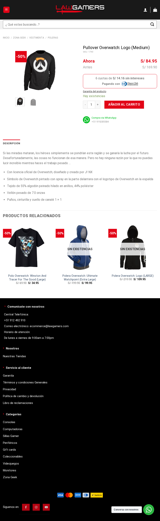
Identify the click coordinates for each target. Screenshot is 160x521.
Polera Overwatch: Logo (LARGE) (133, 276)
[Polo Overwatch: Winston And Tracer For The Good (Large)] (27, 247)
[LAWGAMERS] (80, 9)
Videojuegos (11, 463)
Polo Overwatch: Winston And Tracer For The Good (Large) (27, 277)
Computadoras (12, 429)
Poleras (53, 37)
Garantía (8, 375)
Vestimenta (36, 37)
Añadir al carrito (124, 104)
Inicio (6, 37)
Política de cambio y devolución (23, 396)
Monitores (9, 470)
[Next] (58, 70)
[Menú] (6, 10)
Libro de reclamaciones (18, 403)
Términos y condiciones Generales (25, 382)
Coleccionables (13, 456)
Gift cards (9, 449)
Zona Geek (19, 37)
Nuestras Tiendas (14, 356)
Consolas (9, 422)
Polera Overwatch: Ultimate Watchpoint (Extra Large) (80, 277)
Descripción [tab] (11, 143)
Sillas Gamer (11, 436)
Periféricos (10, 443)
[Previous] (21, 70)
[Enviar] (152, 24)
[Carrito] (155, 9)
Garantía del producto (94, 91)
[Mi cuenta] (145, 9)
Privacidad (9, 389)
